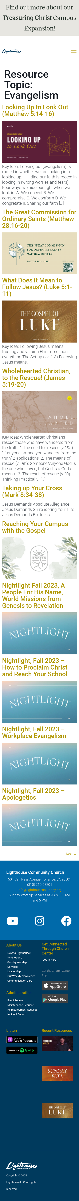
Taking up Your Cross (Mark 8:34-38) (32, 491)
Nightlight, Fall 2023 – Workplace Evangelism (34, 732)
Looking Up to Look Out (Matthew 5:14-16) (35, 110)
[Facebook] (66, 920)
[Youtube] (12, 920)
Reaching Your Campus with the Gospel (35, 527)
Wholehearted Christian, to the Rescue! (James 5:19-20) (36, 377)
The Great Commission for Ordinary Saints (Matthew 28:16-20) (39, 218)
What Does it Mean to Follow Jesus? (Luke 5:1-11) (37, 287)
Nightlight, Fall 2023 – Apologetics (33, 794)
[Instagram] (39, 920)
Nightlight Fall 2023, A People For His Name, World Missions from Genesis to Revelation (33, 595)
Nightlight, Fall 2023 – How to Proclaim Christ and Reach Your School (34, 667)
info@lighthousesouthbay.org (40, 890)
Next (71, 854)
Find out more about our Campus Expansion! (39, 18)
